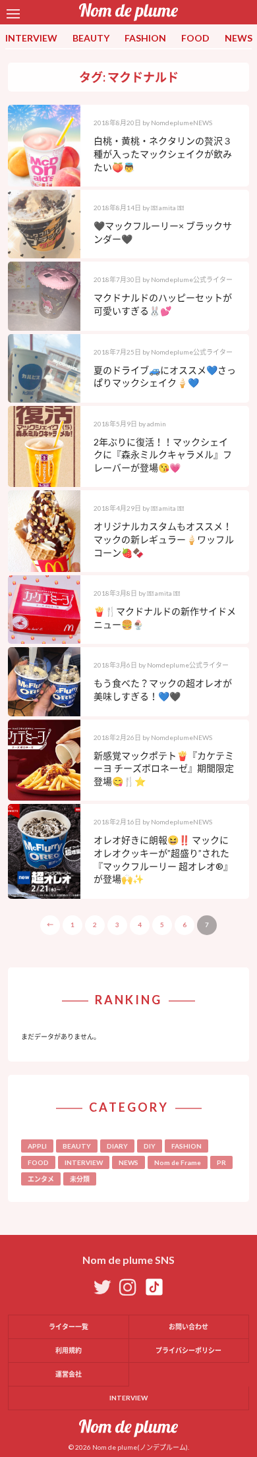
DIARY (117, 1146)
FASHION (145, 37)
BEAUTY (90, 37)
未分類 (80, 1179)
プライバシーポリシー (188, 1350)
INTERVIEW (31, 37)
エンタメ (41, 1179)
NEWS (238, 37)
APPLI (37, 1146)
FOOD (195, 37)
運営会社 (68, 1374)
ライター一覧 (68, 1326)
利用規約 (68, 1350)
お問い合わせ (188, 1326)
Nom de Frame (177, 1162)
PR (221, 1162)
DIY (150, 1146)
